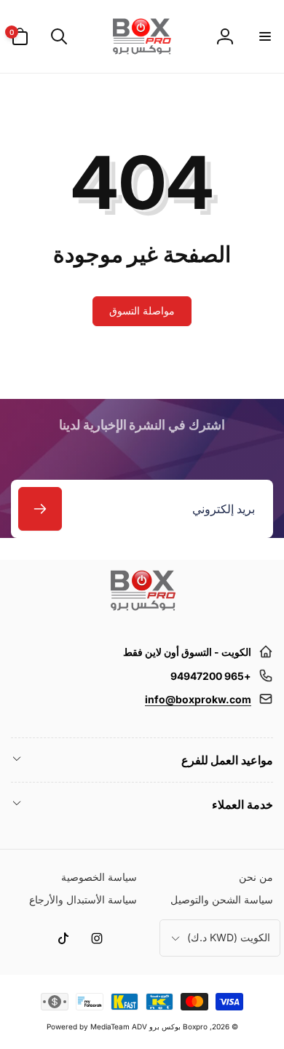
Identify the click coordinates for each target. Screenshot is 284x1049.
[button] (264, 36)
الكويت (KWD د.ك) (228, 937)
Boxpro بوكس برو (178, 1026)
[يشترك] (40, 509)
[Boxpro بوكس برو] (142, 616)
